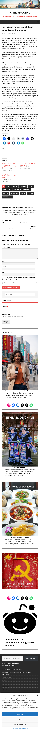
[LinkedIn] (17, 405)
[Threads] (22, 405)
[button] (37, 695)
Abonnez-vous (31, 658)
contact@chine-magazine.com (10, 663)
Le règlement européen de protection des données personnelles (16, 673)
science (30, 193)
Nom (3, 261)
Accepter (20, 714)
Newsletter (6, 314)
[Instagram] (9, 405)
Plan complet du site (7, 683)
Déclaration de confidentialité (20, 728)
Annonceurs (5, 686)
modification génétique (21, 190)
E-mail (4, 267)
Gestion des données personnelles (12, 669)
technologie (7, 197)
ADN (8, 186)
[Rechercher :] (20, 294)
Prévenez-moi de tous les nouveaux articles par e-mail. (20, 283)
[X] (26, 405)
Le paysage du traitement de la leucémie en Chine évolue (9, 175)
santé (23, 193)
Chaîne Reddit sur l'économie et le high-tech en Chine (19, 642)
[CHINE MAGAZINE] (20, 8)
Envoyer (5, 322)
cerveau (23, 186)
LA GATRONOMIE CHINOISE (20, 537)
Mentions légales (7, 677)
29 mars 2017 (7, 34)
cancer (15, 186)
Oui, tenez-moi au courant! (13, 317)
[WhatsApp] (31, 405)
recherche (14, 193)
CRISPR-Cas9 (7, 190)
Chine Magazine (18, 34)
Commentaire (6, 247)
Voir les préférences (20, 724)
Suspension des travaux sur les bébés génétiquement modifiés (9, 165)
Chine (30, 186)
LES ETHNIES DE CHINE (20, 467)
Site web (4, 272)
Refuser (20, 719)
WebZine (4, 689)
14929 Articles (29, 207)
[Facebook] (13, 405)
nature (5, 193)
